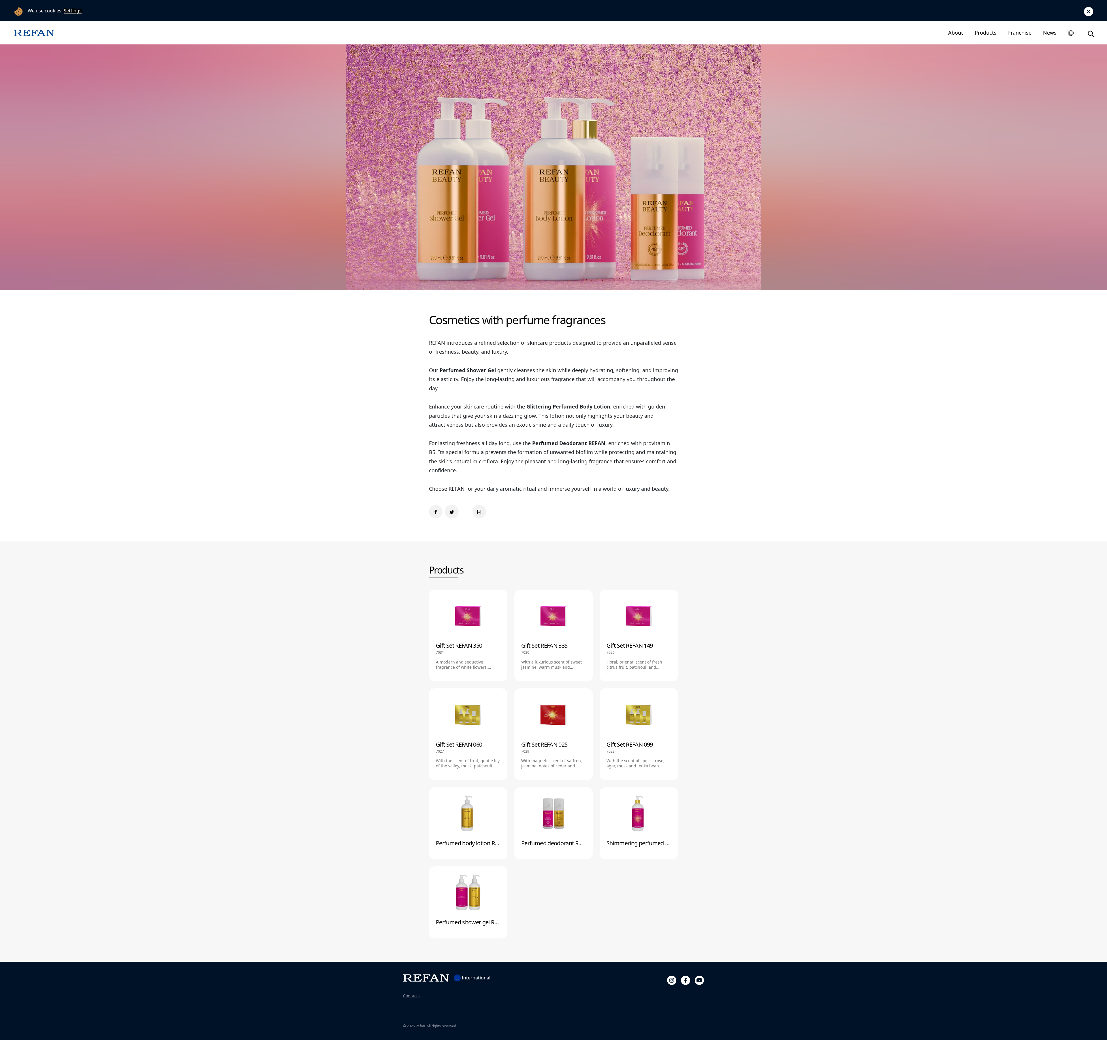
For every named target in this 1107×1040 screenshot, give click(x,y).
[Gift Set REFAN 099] (639, 734)
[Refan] (34, 32)
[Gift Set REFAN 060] (468, 734)
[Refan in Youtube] (699, 979)
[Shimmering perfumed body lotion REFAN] (639, 823)
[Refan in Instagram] (672, 979)
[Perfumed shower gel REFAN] (468, 902)
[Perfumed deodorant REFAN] (553, 823)
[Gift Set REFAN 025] (553, 734)
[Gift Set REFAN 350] (468, 635)
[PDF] (479, 511)
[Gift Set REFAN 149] (639, 635)
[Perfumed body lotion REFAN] (468, 823)
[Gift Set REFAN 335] (553, 635)
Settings (73, 11)
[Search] (1091, 33)
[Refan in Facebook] (685, 979)
